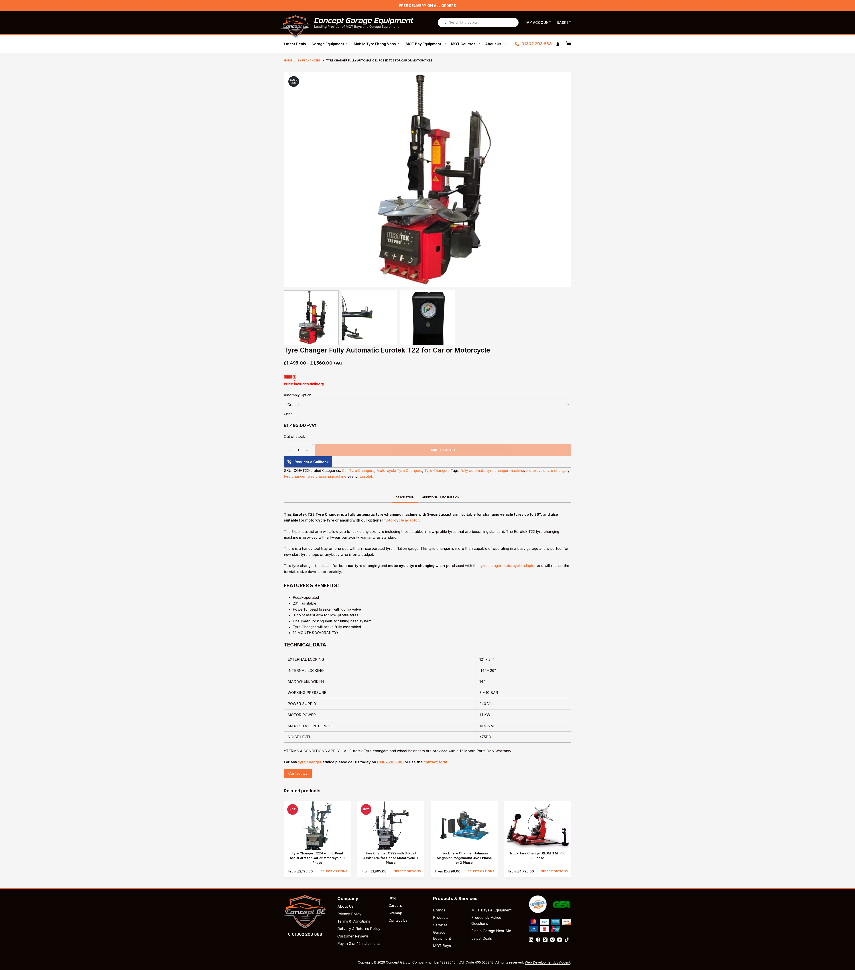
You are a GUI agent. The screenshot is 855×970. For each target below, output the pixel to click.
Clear (288, 414)
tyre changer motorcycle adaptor (508, 565)
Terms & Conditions (353, 921)
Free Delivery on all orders (427, 5)
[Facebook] (538, 939)
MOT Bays (442, 946)
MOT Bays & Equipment (491, 910)
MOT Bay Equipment (423, 44)
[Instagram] (552, 939)
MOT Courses (463, 44)
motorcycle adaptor (401, 520)
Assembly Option (297, 395)
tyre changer (294, 476)
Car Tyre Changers (358, 470)
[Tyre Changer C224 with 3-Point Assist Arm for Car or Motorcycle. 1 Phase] (317, 826)
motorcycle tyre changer (547, 470)
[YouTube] (559, 939)
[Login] (558, 44)
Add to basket (443, 450)
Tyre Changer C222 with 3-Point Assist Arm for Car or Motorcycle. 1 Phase (390, 857)
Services (440, 925)
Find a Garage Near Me (491, 931)
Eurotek (366, 476)
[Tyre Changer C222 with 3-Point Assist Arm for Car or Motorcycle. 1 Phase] (390, 826)
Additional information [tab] (440, 497)
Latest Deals (295, 44)
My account (538, 22)
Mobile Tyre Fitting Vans (375, 44)
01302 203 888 (536, 43)
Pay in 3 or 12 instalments (359, 943)
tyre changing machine (327, 476)
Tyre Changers (437, 470)
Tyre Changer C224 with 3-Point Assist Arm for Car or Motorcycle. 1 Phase (317, 857)
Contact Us (297, 773)
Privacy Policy (349, 914)
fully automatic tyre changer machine (492, 470)
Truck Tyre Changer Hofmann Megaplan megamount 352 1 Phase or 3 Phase (464, 857)
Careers (395, 905)
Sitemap (395, 913)
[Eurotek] (290, 377)
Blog (392, 898)
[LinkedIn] (531, 939)
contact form (435, 762)
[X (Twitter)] (545, 939)
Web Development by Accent (547, 962)
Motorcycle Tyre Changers (399, 470)
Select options (334, 871)
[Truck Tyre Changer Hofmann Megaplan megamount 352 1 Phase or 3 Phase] (464, 826)
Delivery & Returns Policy (358, 928)
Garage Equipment (327, 44)
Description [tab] (405, 497)
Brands (439, 910)
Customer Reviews (353, 936)
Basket (564, 22)
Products (440, 917)
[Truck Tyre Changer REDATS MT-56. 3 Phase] (537, 826)
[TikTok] (566, 939)
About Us (493, 44)
